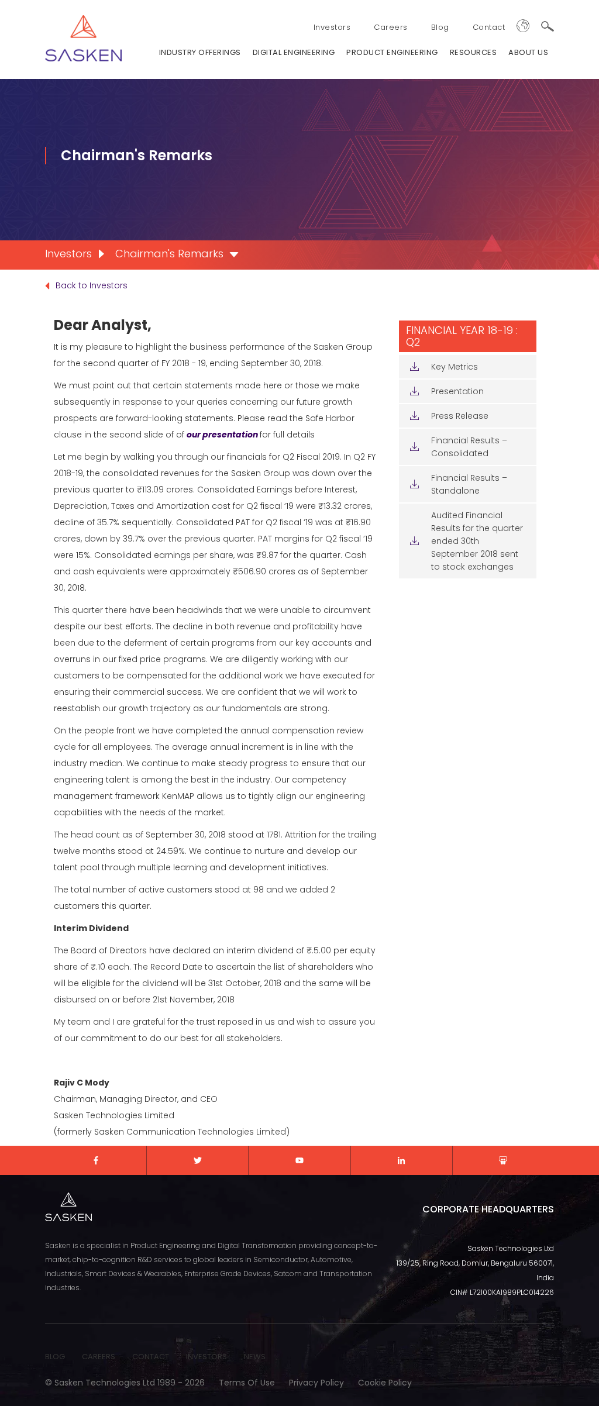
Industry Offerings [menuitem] (200, 52)
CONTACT (150, 1357)
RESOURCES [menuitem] (473, 52)
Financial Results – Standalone (469, 484)
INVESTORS (206, 1357)
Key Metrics (454, 367)
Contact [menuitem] (489, 27)
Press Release (459, 416)
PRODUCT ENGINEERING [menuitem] (392, 52)
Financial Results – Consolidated (469, 447)
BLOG (55, 1357)
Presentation (457, 391)
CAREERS (98, 1357)
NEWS (255, 1357)
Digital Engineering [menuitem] (294, 52)
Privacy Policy (316, 1382)
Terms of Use (247, 1382)
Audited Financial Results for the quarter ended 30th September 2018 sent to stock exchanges (477, 541)
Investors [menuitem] (332, 27)
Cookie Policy (385, 1382)
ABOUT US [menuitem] (528, 52)
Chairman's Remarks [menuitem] (169, 253)
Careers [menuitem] (391, 27)
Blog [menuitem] (440, 27)
